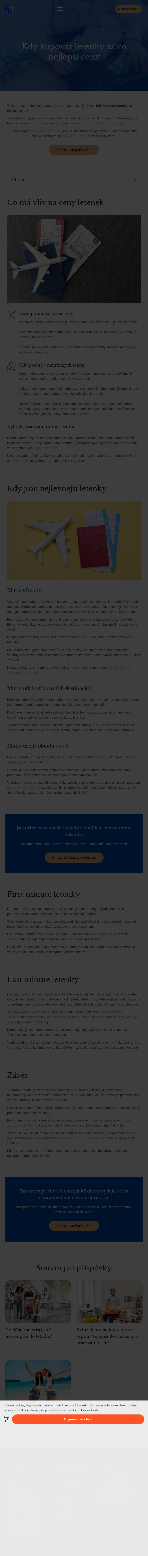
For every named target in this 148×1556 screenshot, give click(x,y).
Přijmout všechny (78, 1419)
